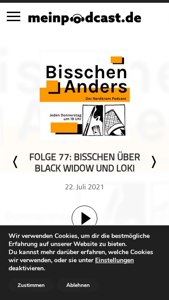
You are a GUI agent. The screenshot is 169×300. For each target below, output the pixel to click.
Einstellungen (114, 260)
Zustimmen (31, 285)
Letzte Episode (16, 162)
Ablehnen (78, 285)
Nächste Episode (153, 162)
